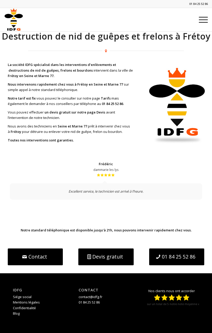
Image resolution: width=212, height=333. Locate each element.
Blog (16, 313)
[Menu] (201, 19)
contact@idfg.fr (90, 296)
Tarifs (106, 98)
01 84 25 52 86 (198, 4)
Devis (100, 112)
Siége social (22, 296)
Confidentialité (24, 308)
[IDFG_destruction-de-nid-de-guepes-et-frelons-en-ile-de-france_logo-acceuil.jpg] (13, 19)
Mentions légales (26, 302)
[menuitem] (201, 19)
